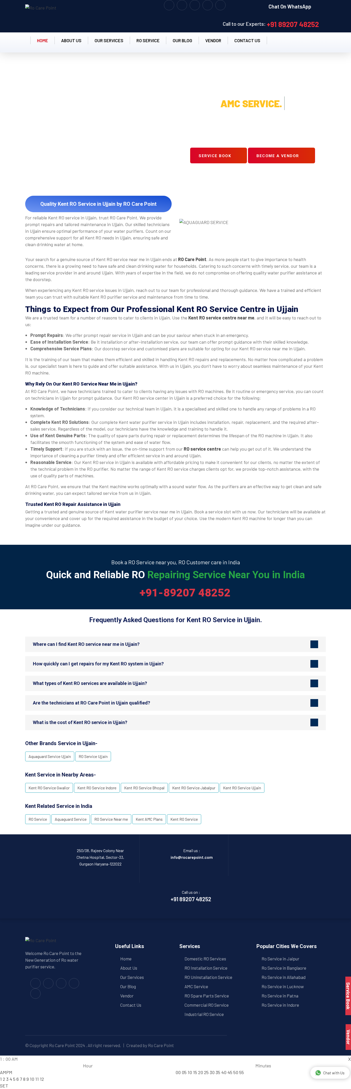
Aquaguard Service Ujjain (50, 756)
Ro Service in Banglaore (284, 967)
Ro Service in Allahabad (284, 977)
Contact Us (130, 1004)
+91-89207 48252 (185, 593)
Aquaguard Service (71, 819)
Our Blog (182, 40)
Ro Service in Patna (280, 995)
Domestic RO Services (205, 958)
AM (3, 1072)
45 (229, 1072)
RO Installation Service (205, 967)
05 (184, 1072)
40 (223, 1072)
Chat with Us (334, 1072)
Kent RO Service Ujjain (242, 787)
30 (212, 1072)
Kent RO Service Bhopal (144, 787)
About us (71, 40)
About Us (128, 967)
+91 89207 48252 (293, 24)
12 (42, 1079)
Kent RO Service (184, 819)
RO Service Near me (111, 819)
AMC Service (196, 986)
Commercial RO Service (206, 1004)
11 (37, 1079)
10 (32, 1079)
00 (178, 1072)
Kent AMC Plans (149, 819)
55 (241, 1072)
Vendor (213, 40)
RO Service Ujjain (93, 756)
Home (42, 40)
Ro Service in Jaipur (280, 958)
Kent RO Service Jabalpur (193, 787)
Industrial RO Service (204, 1014)
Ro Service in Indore (280, 1004)
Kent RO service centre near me (221, 317)
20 (200, 1072)
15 (195, 1072)
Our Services (109, 40)
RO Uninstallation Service (208, 977)
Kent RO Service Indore (96, 787)
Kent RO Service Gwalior (49, 787)
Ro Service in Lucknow (283, 986)
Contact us (247, 40)
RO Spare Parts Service (206, 995)
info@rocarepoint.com (192, 857)
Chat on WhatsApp (290, 6)
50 (235, 1072)
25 (206, 1072)
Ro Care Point (62, 1045)
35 (218, 1072)
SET (4, 1085)
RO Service (148, 40)
